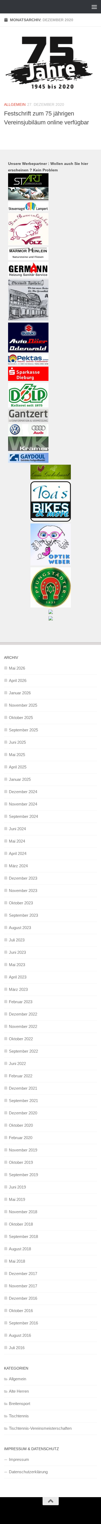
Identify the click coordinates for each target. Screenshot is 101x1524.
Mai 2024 (17, 841)
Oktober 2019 (21, 1162)
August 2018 (20, 1249)
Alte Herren (19, 1391)
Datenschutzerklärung (28, 1471)
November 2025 (23, 705)
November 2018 (23, 1211)
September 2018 (23, 1236)
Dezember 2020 (23, 1113)
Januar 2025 (20, 779)
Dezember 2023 (23, 878)
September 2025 (23, 730)
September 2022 (23, 1051)
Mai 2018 (17, 1261)
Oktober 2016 (21, 1310)
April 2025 (17, 767)
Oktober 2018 (21, 1224)
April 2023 (17, 977)
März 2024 (18, 866)
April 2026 (17, 680)
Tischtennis (19, 1416)
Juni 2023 (17, 952)
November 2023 (23, 890)
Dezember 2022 (23, 1014)
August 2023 (20, 927)
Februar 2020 (20, 1137)
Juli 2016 (17, 1347)
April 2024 (17, 853)
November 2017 (23, 1286)
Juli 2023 (17, 940)
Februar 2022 (20, 1076)
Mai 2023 (17, 964)
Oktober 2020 (21, 1125)
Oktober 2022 (21, 1039)
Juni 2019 (17, 1187)
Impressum (19, 1459)
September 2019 (23, 1174)
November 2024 (23, 804)
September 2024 (23, 816)
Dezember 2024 (23, 791)
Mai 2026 (17, 668)
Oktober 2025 (21, 717)
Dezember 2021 (23, 1088)
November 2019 (23, 1150)
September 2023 (23, 915)
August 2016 (20, 1335)
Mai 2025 (17, 754)
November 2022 (23, 1026)
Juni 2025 (17, 742)
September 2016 (23, 1323)
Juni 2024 (17, 828)
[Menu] (94, 6)
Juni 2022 (17, 1063)
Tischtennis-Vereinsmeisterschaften (40, 1428)
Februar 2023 (20, 1001)
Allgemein (15, 104)
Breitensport (19, 1403)
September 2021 (23, 1100)
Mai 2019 (17, 1199)
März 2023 (18, 989)
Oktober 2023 (21, 903)
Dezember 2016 (23, 1298)
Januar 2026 (20, 693)
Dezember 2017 (23, 1273)
